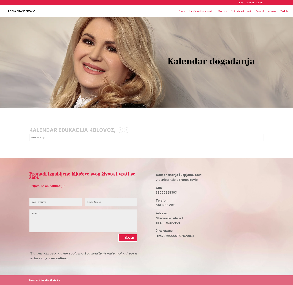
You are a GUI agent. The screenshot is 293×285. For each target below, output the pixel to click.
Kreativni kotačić (50, 280)
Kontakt (260, 3)
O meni (182, 11)
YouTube (284, 11)
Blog (241, 3)
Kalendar (250, 3)
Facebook (259, 11)
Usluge (221, 11)
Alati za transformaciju (241, 11)
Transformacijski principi (200, 11)
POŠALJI (128, 238)
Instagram (272, 11)
